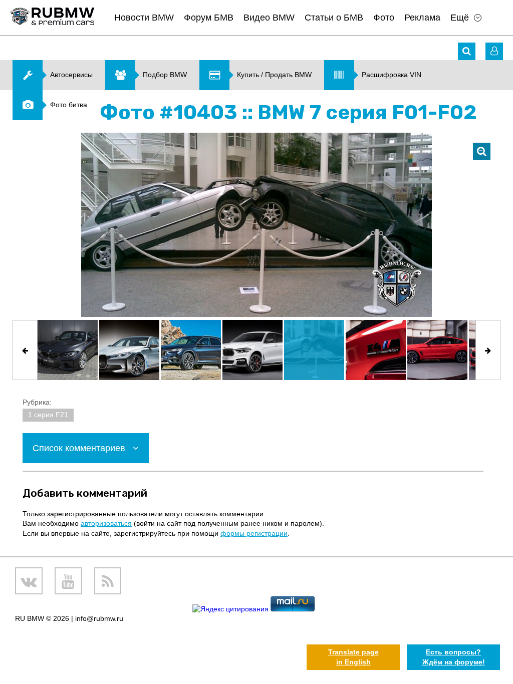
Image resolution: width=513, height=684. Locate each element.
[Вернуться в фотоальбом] (481, 151)
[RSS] (108, 581)
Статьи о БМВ (334, 18)
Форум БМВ (208, 18)
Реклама (422, 18)
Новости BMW (144, 18)
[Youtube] (68, 581)
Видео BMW (269, 18)
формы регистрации (254, 533)
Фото (383, 18)
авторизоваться (106, 523)
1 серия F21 (48, 415)
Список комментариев (80, 448)
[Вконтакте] (29, 581)
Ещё (459, 18)
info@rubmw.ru (99, 618)
